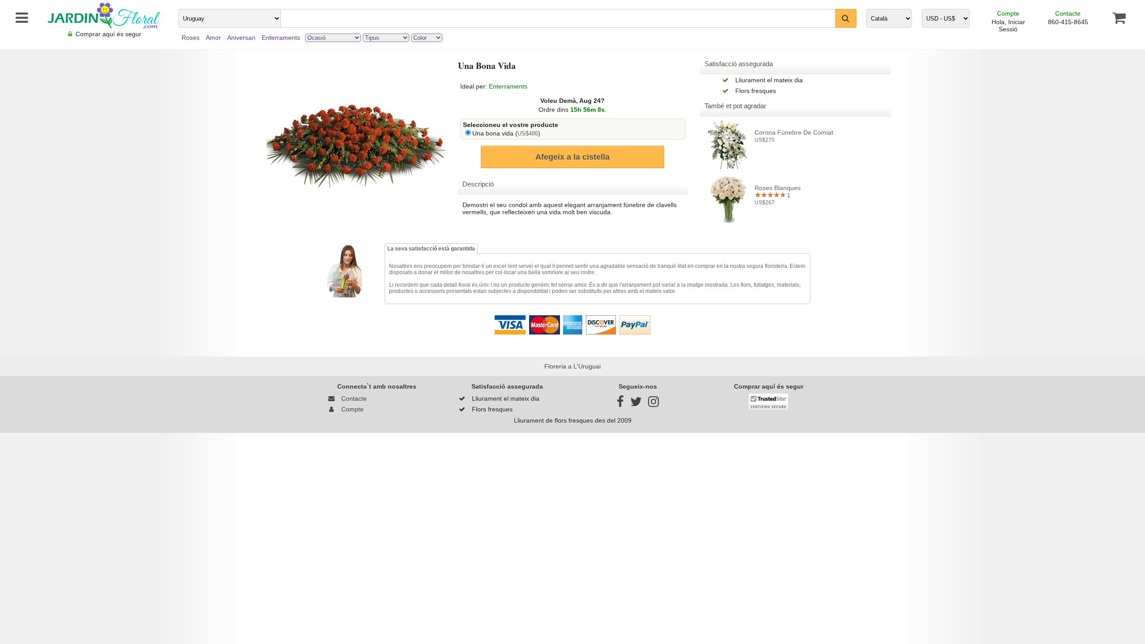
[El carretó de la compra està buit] (1118, 18)
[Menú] (17, 18)
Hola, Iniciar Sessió (1008, 25)
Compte (1008, 13)
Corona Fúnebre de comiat (794, 132)
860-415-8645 (1068, 21)
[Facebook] (620, 403)
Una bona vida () (506, 133)
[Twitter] (636, 403)
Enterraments (508, 86)
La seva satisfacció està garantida (431, 249)
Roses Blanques (778, 187)
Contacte (1068, 13)
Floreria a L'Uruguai (572, 366)
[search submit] (846, 18)
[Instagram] (653, 403)
